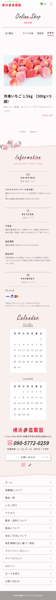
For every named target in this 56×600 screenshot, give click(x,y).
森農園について (13, 490)
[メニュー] (50, 4)
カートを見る (12, 573)
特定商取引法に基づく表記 (19, 543)
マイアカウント (13, 558)
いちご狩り (11, 505)
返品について (12, 528)
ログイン (10, 566)
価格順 (40, 33)
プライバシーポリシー (17, 550)
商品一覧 (10, 497)
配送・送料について (16, 520)
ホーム (9, 482)
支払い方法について (16, 535)
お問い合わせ (12, 581)
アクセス (10, 512)
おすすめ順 (28, 33)
